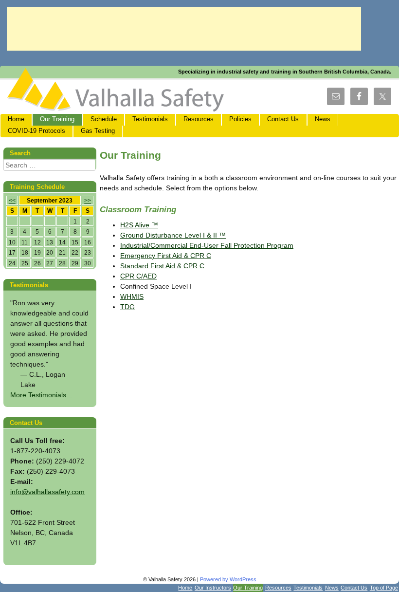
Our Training (57, 119)
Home (16, 119)
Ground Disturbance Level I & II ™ (173, 235)
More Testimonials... (41, 395)
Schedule (104, 119)
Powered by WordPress (228, 579)
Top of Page (384, 588)
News (322, 119)
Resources (198, 119)
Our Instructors (213, 588)
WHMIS (132, 296)
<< (12, 200)
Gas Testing (98, 131)
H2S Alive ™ (139, 225)
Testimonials (150, 119)
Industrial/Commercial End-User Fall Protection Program (206, 245)
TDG (127, 307)
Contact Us (283, 119)
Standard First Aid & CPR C (162, 266)
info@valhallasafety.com (47, 492)
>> (87, 200)
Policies (240, 119)
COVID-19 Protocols (36, 131)
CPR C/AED (138, 276)
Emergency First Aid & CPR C (165, 255)
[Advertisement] (184, 29)
